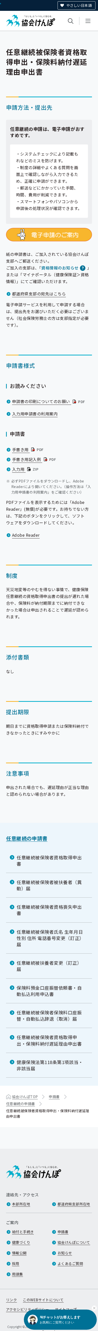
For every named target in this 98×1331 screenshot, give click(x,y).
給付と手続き (23, 1231)
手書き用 (28, 449)
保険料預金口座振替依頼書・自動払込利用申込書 (49, 990)
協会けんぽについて (74, 1242)
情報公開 (19, 1252)
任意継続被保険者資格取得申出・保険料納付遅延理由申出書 (49, 1040)
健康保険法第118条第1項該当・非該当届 (50, 1065)
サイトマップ (66, 1309)
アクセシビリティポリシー (27, 1309)
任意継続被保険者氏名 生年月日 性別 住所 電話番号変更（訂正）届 (50, 938)
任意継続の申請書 (26, 838)
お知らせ (65, 1252)
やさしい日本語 (79, 5)
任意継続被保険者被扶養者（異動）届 (49, 885)
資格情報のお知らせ (59, 268)
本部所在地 (21, 1203)
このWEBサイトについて (43, 1299)
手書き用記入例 (34, 459)
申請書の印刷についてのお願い (49, 401)
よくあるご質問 (70, 1263)
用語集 (17, 1274)
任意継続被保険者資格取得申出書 (49, 860)
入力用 (25, 469)
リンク (11, 1299)
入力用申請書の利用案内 (35, 414)
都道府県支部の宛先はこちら (39, 294)
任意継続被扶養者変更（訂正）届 (49, 965)
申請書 (54, 1096)
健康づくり (21, 1242)
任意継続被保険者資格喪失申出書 (49, 909)
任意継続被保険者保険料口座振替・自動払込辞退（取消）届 (49, 1015)
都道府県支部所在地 (74, 1203)
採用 (15, 1263)
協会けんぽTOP (25, 1096)
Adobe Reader (26, 535)
